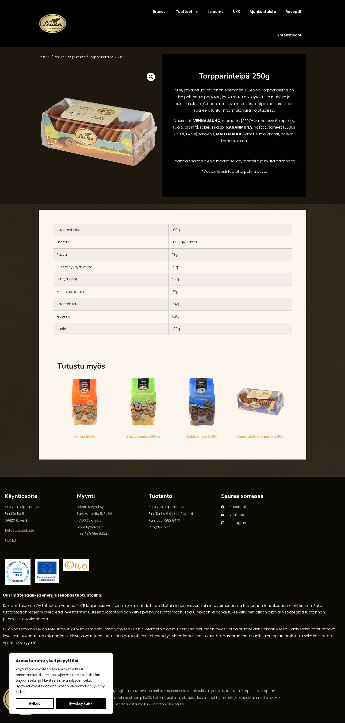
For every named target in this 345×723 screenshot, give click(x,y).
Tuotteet (184, 11)
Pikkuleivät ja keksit (70, 57)
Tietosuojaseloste (19, 530)
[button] (151, 77)
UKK (236, 11)
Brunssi (159, 11)
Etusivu (44, 57)
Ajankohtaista (262, 11)
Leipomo (216, 11)
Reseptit (294, 11)
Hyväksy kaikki (81, 703)
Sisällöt (10, 540)
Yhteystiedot (289, 35)
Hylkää (35, 703)
